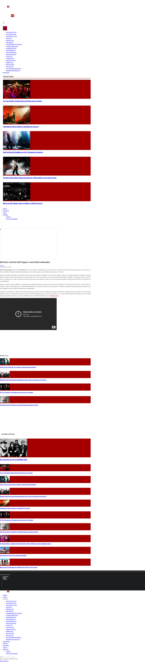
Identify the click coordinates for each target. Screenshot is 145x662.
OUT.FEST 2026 (9, 56)
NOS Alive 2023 (54, 296)
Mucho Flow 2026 (10, 64)
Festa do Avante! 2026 (11, 52)
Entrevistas (6, 210)
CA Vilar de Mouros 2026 (12, 46)
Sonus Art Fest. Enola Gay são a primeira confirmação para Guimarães (18, 367)
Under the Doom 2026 (11, 54)
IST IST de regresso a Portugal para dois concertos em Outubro (16, 392)
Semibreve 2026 (9, 62)
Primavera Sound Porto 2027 (13, 70)
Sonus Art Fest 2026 (11, 60)
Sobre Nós (5, 215)
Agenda (5, 26)
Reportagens (6, 72)
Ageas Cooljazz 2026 (11, 32)
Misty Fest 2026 (9, 66)
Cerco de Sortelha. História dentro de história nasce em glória (22, 101)
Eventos (5, 28)
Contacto (8, 217)
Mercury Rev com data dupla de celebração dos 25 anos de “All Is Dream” (19, 567)
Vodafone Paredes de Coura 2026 (14, 44)
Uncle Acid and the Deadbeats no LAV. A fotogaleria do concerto (23, 152)
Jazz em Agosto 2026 (11, 34)
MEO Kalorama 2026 (10, 50)
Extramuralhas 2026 (11, 48)
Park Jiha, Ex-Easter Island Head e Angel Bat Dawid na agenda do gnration (19, 405)
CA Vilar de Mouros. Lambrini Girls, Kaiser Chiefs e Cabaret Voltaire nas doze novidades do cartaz (25, 544)
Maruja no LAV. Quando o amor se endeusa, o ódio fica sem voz (22, 203)
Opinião (5, 213)
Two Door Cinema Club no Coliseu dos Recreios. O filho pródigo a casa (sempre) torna (29, 178)
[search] (14, 657)
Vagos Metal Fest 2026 (11, 36)
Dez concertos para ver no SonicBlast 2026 (13, 460)
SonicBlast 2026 (10, 40)
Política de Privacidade (11, 219)
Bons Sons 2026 (9, 42)
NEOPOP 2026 (9, 38)
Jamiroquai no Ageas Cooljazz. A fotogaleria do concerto (21, 127)
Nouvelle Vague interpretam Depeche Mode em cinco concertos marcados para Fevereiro (23, 380)
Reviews (5, 209)
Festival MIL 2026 (10, 58)
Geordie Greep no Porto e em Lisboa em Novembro (13, 555)
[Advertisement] (45, 342)
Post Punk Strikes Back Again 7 (13, 68)
